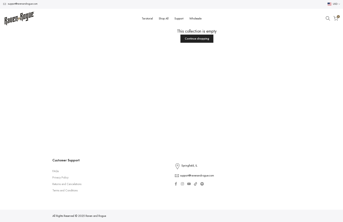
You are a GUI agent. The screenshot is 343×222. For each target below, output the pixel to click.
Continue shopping (197, 39)
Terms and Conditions (65, 190)
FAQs (55, 171)
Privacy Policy (60, 177)
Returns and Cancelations (66, 184)
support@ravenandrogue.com (23, 4)
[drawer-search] (328, 18)
